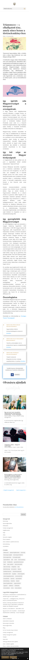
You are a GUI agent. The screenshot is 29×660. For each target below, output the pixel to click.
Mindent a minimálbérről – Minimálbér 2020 (13, 608)
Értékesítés (5, 525)
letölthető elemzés (7, 571)
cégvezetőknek (6, 559)
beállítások (13, 653)
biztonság (23, 552)
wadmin (10, 416)
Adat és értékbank (7, 618)
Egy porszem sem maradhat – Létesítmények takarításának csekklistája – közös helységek (12, 413)
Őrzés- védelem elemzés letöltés (11, 646)
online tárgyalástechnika (8, 576)
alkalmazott (5, 552)
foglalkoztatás (6, 530)
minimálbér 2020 (7, 573)
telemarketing (6, 544)
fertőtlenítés (9, 562)
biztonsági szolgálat (7, 555)
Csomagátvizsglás (16, 557)
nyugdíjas (14, 573)
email (15, 559)
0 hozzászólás (10, 36)
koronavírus (13, 569)
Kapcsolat (5, 639)
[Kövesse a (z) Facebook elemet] (12, 374)
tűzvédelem (6, 546)
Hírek (4, 36)
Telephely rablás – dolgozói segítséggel (12, 445)
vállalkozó (11, 585)
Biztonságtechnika (14, 479)
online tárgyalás (21, 573)
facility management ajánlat (9, 634)
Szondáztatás (6, 578)
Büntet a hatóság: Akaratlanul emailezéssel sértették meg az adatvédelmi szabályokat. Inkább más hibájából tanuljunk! (13, 604)
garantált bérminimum (18, 562)
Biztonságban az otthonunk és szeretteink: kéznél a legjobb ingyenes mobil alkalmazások (13, 476)
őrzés (12, 588)
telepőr (17, 581)
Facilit (4, 562)
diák (12, 559)
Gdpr (4, 532)
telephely (13, 581)
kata (18, 566)
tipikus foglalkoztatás (7, 583)
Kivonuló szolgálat (7, 537)
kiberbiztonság (6, 569)
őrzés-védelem (18, 588)
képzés (19, 569)
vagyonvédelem (17, 583)
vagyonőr (5, 585)
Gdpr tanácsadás (18, 564)
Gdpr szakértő (10, 564)
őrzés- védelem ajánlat (8, 644)
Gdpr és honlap (6, 566)
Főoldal (4, 637)
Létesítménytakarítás (17, 571)
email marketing (21, 559)
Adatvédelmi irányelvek (8, 621)
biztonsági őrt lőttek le (18, 555)
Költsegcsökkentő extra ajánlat (10, 641)
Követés (17, 374)
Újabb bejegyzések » (21, 490)
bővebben (8, 333)
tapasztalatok (18, 578)
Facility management (8, 528)
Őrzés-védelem (6, 539)
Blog (4, 628)
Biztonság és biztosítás (8, 623)
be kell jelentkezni (19, 507)
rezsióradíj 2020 (18, 576)
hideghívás (14, 566)
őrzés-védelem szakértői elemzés (11, 541)
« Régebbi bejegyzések (8, 490)
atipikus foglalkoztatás (14, 552)
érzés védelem (6, 588)
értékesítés (17, 585)
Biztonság (6, 479)
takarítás (12, 578)
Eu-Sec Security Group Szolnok (10, 630)
